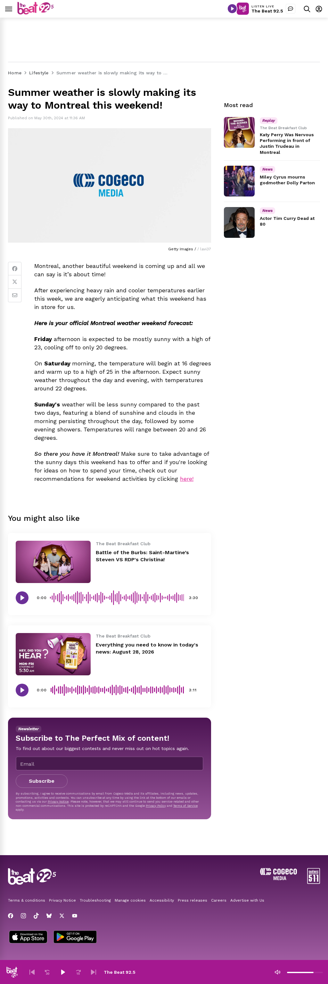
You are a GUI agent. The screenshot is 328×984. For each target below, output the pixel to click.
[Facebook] (14, 268)
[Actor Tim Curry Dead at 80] (239, 222)
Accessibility (162, 900)
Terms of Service (185, 805)
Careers (218, 900)
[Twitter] (14, 282)
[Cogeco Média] (278, 878)
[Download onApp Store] (28, 937)
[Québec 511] (313, 882)
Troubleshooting (95, 900)
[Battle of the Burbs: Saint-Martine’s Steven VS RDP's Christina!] (53, 562)
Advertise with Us (247, 900)
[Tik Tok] (36, 915)
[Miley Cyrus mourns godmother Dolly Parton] (239, 181)
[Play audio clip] (22, 597)
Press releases (192, 900)
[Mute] (277, 972)
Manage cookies (130, 900)
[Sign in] (319, 9)
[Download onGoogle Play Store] (75, 937)
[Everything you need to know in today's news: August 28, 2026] (53, 654)
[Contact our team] (290, 8)
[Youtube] (74, 915)
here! (186, 478)
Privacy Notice (58, 801)
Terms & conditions (26, 900)
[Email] (14, 295)
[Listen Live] (232, 9)
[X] (61, 915)
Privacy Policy (156, 805)
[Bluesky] (49, 915)
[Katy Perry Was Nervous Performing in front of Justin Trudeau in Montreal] (239, 132)
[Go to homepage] (35, 13)
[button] (32, 972)
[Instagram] (23, 915)
